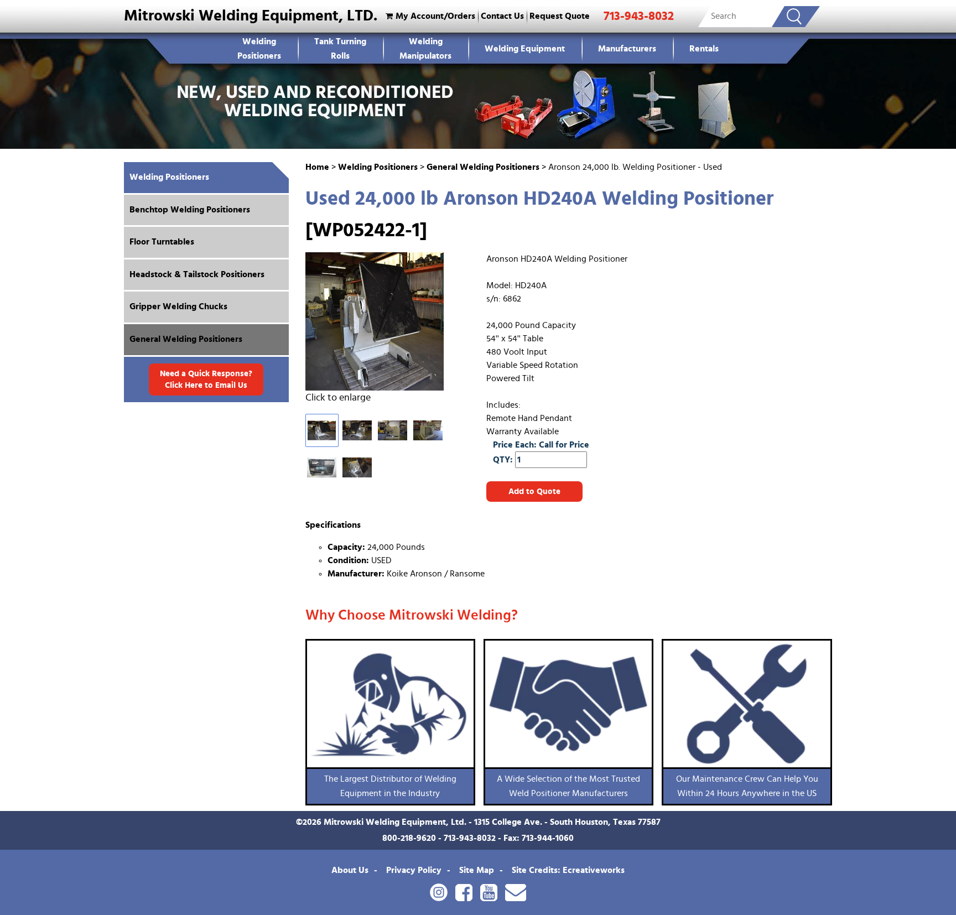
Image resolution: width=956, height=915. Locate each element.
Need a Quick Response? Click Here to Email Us (206, 379)
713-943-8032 (639, 16)
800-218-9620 (409, 838)
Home (317, 167)
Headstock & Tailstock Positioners (196, 274)
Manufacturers (627, 48)
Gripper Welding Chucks (178, 306)
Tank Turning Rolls (340, 48)
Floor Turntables (161, 241)
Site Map (476, 870)
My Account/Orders (435, 16)
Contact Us (502, 16)
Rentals (704, 48)
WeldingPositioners (259, 48)
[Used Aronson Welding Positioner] (384, 321)
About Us (349, 870)
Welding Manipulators (425, 48)
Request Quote (559, 16)
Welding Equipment (525, 48)
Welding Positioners (378, 167)
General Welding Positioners (483, 167)
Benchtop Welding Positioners (189, 209)
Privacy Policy (413, 870)
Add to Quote (534, 491)
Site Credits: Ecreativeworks (568, 870)
